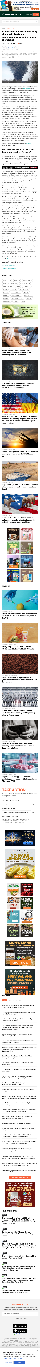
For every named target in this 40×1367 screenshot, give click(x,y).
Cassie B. (12, 348)
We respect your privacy (20, 1318)
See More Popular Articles (20, 1177)
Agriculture (10, 28)
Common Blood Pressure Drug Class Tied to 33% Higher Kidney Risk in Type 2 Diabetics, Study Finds (18, 1157)
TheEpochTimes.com (8, 265)
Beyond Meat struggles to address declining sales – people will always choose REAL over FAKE (19, 779)
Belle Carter (13, 414)
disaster (35, 53)
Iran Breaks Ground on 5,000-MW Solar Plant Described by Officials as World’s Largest (16, 1135)
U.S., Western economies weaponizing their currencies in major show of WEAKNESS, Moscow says (18, 385)
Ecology (12, 54)
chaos (26, 52)
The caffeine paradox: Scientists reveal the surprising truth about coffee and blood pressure (19, 1142)
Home (3, 28)
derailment (26, 53)
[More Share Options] (17, 48)
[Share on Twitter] (13, 48)
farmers (25, 54)
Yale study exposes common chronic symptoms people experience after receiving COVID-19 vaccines (17, 352)
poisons (31, 56)
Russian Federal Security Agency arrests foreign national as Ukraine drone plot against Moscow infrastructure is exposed (17, 1027)
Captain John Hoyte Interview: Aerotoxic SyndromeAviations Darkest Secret (16, 1291)
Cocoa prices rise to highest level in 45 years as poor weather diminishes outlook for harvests (19, 679)
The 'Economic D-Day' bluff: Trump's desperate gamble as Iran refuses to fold (17, 1083)
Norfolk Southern (23, 56)
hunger (16, 56)
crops (20, 53)
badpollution (20, 52)
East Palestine (6, 54)
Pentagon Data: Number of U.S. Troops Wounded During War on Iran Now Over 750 (18, 1006)
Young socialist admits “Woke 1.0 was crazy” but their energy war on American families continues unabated (19, 1097)
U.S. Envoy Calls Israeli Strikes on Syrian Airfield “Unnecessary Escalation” (17, 1035)
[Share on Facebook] (8, 48)
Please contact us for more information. (13, 822)
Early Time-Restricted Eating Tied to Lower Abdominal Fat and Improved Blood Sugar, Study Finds (19, 1164)
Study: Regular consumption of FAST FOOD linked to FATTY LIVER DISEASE (18, 648)
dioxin (30, 53)
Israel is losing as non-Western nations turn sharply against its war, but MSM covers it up (20, 454)
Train (13, 57)
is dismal (28, 143)
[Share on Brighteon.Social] (4, 48)
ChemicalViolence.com (9, 268)
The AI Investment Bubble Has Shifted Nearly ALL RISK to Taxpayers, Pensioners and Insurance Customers (18, 1268)
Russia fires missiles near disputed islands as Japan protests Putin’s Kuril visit (18, 1041)
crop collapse (14, 53)
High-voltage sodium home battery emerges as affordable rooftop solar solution (17, 1117)
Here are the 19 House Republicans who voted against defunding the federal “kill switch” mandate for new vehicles (19, 520)
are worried (26, 88)
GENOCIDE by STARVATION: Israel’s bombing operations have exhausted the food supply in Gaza (18, 746)
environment (18, 54)
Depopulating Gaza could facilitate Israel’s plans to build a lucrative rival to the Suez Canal (20, 487)
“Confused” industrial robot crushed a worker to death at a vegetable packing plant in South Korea (18, 713)
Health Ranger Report (9, 1211)
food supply (10, 56)
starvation (4, 57)
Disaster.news (11, 259)
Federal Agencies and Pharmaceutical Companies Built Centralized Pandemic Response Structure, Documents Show (19, 1049)
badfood (14, 52)
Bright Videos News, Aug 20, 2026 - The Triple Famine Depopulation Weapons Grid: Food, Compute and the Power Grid (19, 1280)
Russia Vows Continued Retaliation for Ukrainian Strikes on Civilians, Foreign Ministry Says (17, 1077)
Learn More (8, 1362)
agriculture (8, 52)
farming (30, 54)
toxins (9, 57)
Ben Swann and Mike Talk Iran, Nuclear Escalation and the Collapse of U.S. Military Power (17, 1234)
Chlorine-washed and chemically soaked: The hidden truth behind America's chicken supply (19, 1110)
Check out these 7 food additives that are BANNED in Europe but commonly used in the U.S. (19, 616)
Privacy (12, 1340)
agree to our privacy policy (12, 1358)
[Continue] (36, 1314)
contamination (6, 53)
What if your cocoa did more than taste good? (16, 1123)
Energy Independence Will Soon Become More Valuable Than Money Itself (19, 1257)
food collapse (16, 295)
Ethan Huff (12, 43)
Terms (16, 1340)
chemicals (31, 52)
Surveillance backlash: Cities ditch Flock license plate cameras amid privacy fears (19, 1171)
